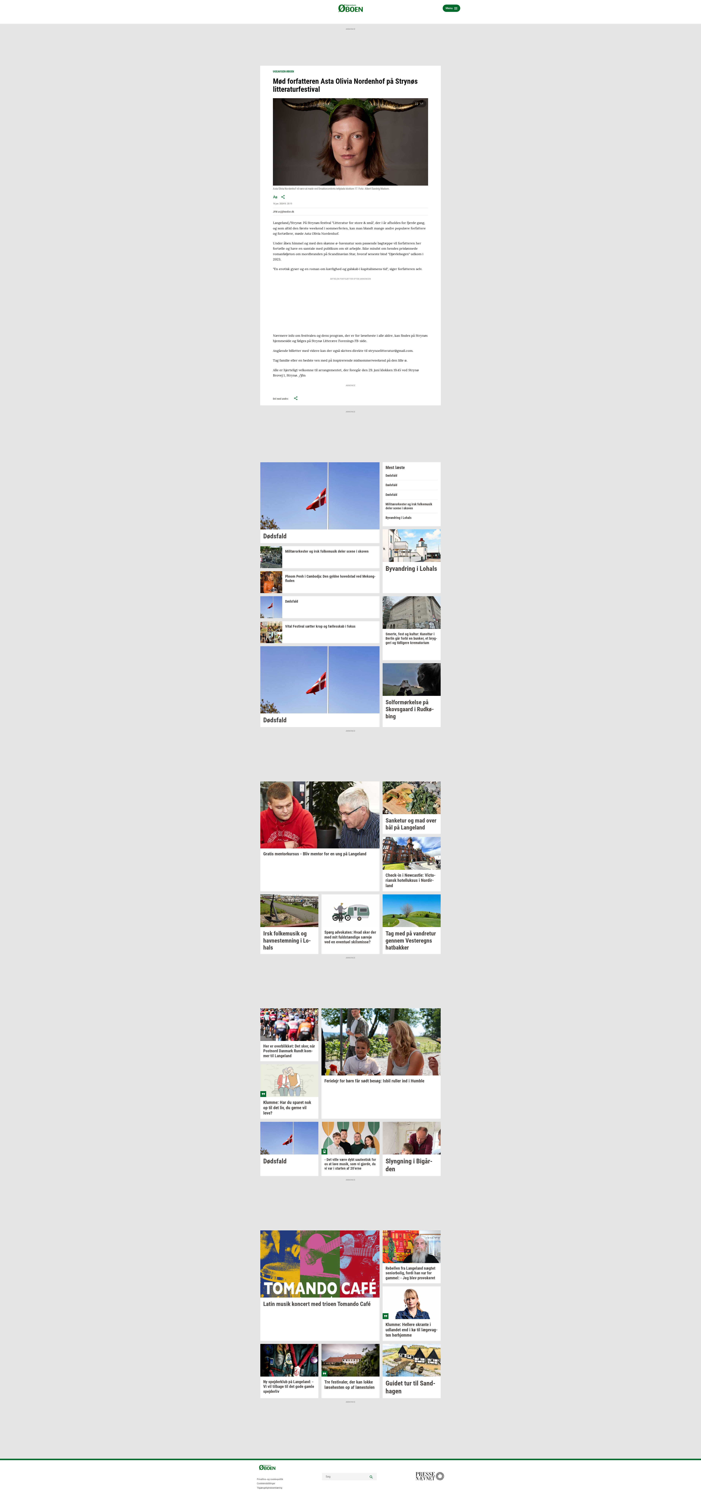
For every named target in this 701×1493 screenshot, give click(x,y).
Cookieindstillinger (266, 1483)
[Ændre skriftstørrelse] (275, 197)
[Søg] (371, 1476)
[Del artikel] (283, 197)
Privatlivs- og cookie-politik (270, 1479)
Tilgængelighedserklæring (269, 1488)
